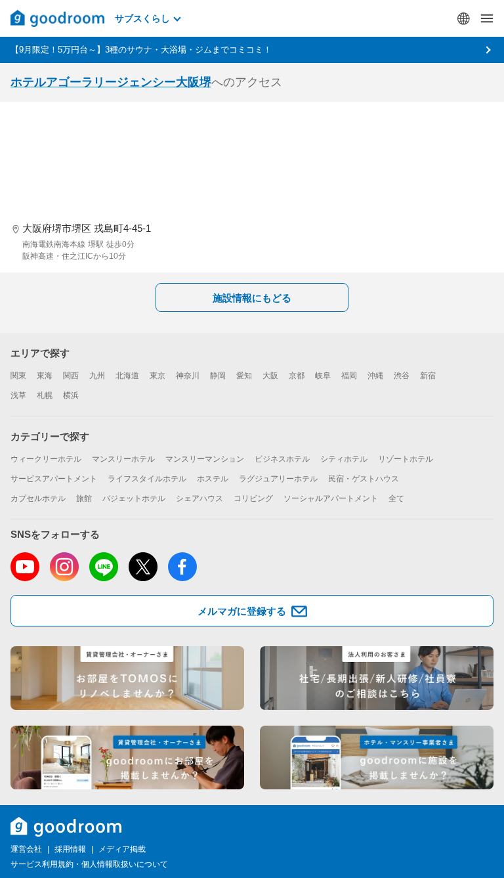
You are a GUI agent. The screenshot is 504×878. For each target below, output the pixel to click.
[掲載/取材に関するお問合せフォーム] (377, 757)
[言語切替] (463, 18)
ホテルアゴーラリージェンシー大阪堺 (110, 82)
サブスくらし (142, 18)
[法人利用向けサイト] (377, 678)
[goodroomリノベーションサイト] (127, 678)
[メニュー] (487, 18)
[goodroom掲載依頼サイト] (127, 757)
